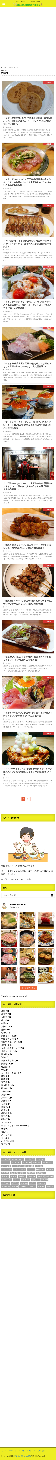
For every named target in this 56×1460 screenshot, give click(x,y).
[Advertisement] (28, 37)
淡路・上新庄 (8, 1060)
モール (5, 1138)
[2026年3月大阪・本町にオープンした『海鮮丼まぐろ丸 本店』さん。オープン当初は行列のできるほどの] (9, 956)
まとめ (6, 1122)
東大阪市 (6, 1085)
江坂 (4, 1057)
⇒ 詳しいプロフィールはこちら (16, 879)
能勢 (4, 1076)
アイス (5, 1163)
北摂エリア (8, 1051)
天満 (22, 1176)
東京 (4, 1116)
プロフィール (13, 1451)
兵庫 (5, 1100)
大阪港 (5, 1017)
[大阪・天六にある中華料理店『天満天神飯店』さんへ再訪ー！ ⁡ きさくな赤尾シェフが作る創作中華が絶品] (46, 938)
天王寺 (6, 1063)
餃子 (50, 1186)
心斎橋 (25, 1180)
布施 (4, 1023)
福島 (41, 1183)
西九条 (5, 1088)
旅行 (4, 1128)
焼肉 (24, 1183)
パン (39, 1166)
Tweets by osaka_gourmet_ (14, 996)
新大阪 (5, 1054)
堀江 (13, 1176)
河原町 (15, 1183)
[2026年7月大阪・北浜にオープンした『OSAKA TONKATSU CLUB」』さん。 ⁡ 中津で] (9, 975)
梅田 (5, 1183)
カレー (27, 1163)
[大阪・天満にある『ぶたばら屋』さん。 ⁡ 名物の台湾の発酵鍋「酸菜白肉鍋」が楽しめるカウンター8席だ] (9, 938)
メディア (6, 1134)
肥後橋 (6, 1186)
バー (30, 1166)
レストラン (19, 1169)
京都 (5, 1097)
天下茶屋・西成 (10, 1073)
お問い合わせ (42, 1451)
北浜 (5, 1176)
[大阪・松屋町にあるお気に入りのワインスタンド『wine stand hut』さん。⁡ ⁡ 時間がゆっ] (46, 956)
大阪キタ (8, 1035)
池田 (4, 1029)
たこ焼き (29, 1159)
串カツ (14, 1173)
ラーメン (7, 1169)
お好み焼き (17, 1159)
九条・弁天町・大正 (12, 1048)
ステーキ (6, 1166)
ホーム (4, 1451)
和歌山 (5, 1113)
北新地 (41, 1173)
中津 (50, 1169)
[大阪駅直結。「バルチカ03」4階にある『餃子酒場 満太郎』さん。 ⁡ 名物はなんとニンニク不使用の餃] (46, 975)
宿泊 (4, 1131)
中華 (5, 1173)
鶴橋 (4, 1079)
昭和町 (5, 1032)
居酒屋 (6, 1180)
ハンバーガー (19, 1166)
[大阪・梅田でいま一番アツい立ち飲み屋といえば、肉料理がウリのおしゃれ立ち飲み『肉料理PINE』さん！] (28, 920)
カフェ (16, 1163)
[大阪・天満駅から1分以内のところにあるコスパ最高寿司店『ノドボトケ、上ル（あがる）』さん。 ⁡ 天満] (46, 920)
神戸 (33, 1183)
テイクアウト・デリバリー (15, 1125)
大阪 (6, 1026)
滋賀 (4, 1110)
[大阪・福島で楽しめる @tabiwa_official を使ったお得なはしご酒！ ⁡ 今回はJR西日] (28, 956)
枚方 (4, 1020)
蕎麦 (15, 1186)
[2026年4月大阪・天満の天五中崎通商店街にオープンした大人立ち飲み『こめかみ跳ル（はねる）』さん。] (28, 938)
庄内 (16, 1180)
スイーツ (47, 1163)
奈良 (5, 1107)
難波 (41, 1186)
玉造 (4, 1082)
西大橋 (24, 1186)
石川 (4, 1104)
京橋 (5, 1091)
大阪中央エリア (11, 1042)
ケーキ (36, 1163)
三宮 (30, 1169)
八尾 (4, 1094)
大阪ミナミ (9, 1039)
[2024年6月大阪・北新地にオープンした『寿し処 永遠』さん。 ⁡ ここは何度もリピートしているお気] (9, 920)
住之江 (5, 1066)
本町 (44, 1180)
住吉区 (5, 1045)
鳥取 (4, 1119)
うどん (6, 1159)
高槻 (4, 1011)
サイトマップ (31, 1451)
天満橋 (31, 1176)
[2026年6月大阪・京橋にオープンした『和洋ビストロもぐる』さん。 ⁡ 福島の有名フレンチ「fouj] (28, 975)
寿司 (49, 1176)
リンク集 (21, 1451)
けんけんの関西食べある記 (22, 1456)
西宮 (33, 1186)
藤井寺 (5, 1014)
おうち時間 (7, 1141)
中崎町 (40, 1169)
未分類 (5, 1144)
